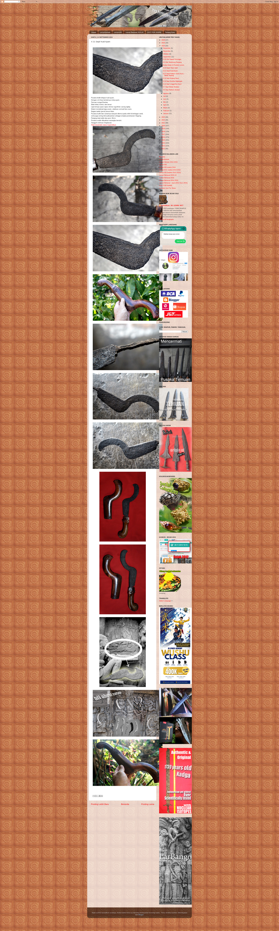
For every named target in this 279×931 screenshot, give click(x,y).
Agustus (166, 93)
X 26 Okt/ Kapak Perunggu (172, 59)
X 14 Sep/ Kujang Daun (171, 78)
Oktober (166, 54)
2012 (163, 148)
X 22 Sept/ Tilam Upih (170, 68)
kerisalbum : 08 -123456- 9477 (172, 205)
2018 (163, 131)
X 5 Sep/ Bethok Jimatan (171, 90)
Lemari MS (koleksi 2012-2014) (170, 172)
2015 (163, 140)
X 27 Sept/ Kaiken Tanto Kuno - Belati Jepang (174, 74)
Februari (166, 110)
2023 (163, 117)
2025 (163, 43)
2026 (163, 40)
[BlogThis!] (96, 796)
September (167, 57)
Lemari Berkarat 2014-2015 (168, 180)
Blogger (141, 915)
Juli (164, 96)
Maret (165, 108)
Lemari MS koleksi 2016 (167, 167)
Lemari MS (118, 32)
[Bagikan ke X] (98, 796)
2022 (163, 120)
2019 (163, 128)
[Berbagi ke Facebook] (100, 796)
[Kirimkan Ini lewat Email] (94, 796)
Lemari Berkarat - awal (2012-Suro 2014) (173, 183)
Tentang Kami (170, 32)
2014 (163, 143)
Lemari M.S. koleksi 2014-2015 (170, 170)
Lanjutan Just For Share (167, 188)
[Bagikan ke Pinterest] (102, 796)
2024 (163, 46)
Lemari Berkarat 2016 (166, 178)
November (167, 51)
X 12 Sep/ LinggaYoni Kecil (172, 84)
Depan (93, 32)
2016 (163, 137)
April (165, 105)
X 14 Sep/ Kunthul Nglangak (172, 81)
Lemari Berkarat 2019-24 (134, 32)
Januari (166, 113)
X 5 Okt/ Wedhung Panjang (172, 62)
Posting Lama (147, 804)
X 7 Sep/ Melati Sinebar (171, 87)
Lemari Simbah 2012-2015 (168, 162)
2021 (163, 123)
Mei (164, 102)
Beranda (125, 804)
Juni (165, 99)
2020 (163, 126)
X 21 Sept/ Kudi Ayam (170, 71)
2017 (163, 134)
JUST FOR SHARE (154, 32)
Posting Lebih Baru (100, 804)
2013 (163, 146)
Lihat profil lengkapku (166, 219)
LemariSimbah (105, 32)
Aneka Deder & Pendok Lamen (173, 65)
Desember (167, 48)
